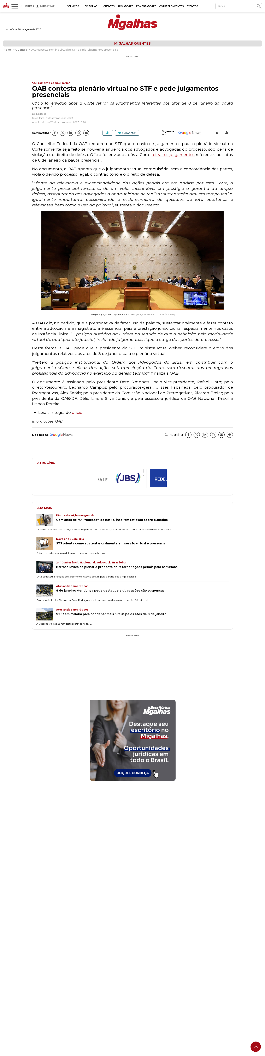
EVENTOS (192, 6)
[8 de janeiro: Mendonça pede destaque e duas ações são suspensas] (46, 591)
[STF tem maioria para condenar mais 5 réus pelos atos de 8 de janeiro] (46, 614)
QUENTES (108, 6)
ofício (77, 412)
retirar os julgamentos (173, 154)
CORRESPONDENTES (171, 6)
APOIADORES (125, 6)
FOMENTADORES (146, 6)
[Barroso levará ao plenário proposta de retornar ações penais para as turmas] (46, 567)
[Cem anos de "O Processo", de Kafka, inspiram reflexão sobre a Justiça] (46, 520)
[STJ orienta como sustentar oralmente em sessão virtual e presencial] (46, 544)
